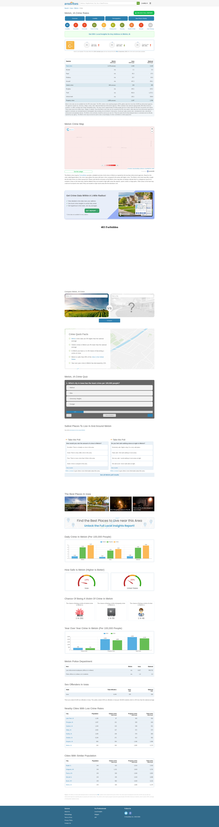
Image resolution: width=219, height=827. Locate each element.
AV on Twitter (126, 813)
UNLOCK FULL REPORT (145, 13)
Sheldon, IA (69, 737)
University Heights (75, 398)
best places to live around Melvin (77, 430)
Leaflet (152, 168)
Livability (143, 3)
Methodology (68, 814)
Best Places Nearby (141, 18)
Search (67, 8)
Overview (75, 18)
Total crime (69, 66)
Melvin (76, 8)
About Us (67, 811)
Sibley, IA (68, 730)
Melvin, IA (69, 745)
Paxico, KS (69, 773)
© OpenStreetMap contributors (138, 168)
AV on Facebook (130, 813)
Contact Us (68, 823)
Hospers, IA (69, 741)
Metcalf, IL (69, 777)
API (96, 817)
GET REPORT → (92, 211)
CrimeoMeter (82, 175)
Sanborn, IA (69, 726)
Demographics (116, 18)
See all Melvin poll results (109, 475)
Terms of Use (68, 817)
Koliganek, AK (70, 769)
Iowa (71, 8)
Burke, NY (69, 781)
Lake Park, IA (70, 718)
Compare (109, 320)
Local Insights (98, 811)
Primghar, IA (69, 722)
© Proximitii (129, 168)
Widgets (97, 814)
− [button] (152, 131)
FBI (117, 51)
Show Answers (110, 415)
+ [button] (152, 129)
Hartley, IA (69, 733)
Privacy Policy (69, 820)
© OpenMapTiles (147, 168)
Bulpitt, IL (68, 765)
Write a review (69, 471)
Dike (71, 393)
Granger (72, 404)
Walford (72, 387)
